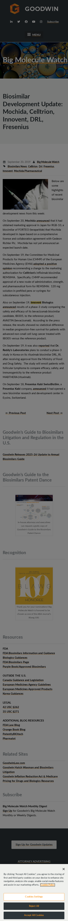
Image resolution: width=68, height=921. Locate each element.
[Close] (64, 869)
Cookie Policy (48, 885)
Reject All (34, 906)
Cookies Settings (34, 897)
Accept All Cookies (34, 915)
